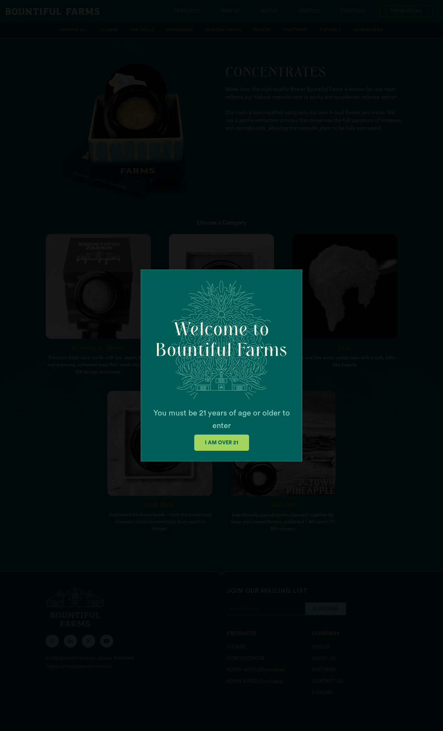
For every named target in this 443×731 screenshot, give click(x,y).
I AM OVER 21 (221, 442)
